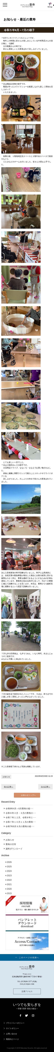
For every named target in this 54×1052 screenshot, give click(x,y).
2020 (9, 889)
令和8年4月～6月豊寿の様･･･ (19, 808)
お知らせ (6, 777)
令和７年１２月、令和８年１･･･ (21, 817)
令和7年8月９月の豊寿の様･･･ (20, 826)
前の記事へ (8, 787)
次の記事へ (45, 787)
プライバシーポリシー (15, 1023)
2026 (9, 862)
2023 (9, 875)
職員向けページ (12, 1039)
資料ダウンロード (14, 849)
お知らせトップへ (28, 795)
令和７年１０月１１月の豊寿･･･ (21, 822)
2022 (9, 880)
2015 (9, 893)
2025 (9, 866)
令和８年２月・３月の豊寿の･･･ (21, 813)
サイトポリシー (12, 1028)
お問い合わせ (11, 1034)
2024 (9, 871)
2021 (9, 884)
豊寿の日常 (11, 844)
